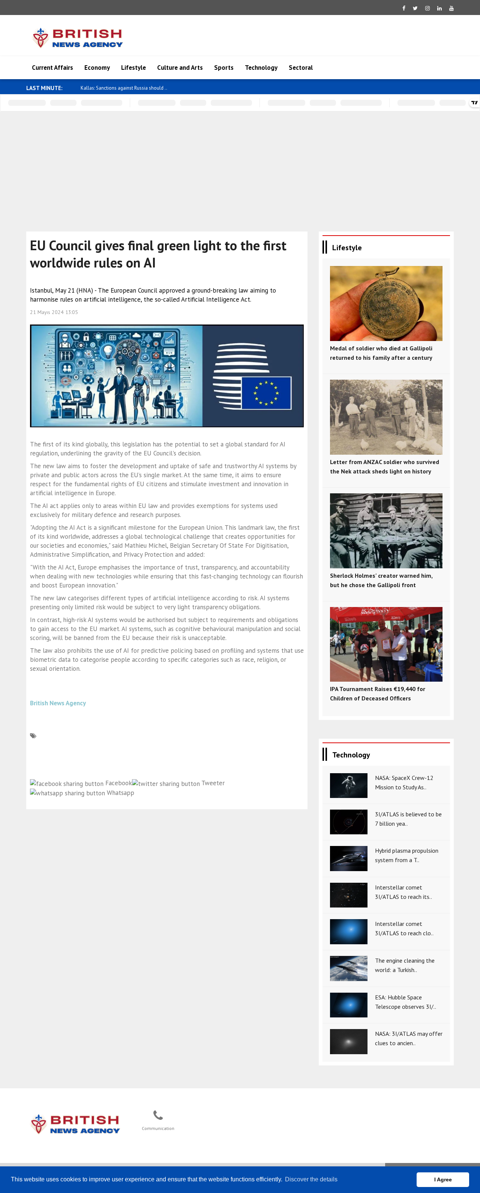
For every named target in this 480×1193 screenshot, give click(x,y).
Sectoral (301, 67)
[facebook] (403, 8)
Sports (224, 67)
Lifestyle (133, 67)
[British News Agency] (75, 1123)
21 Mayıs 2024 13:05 (54, 312)
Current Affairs (52, 67)
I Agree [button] (443, 1179)
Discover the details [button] (311, 1179)
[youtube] (451, 8)
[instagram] (427, 8)
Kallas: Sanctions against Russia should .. (124, 88)
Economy (97, 67)
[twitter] (415, 8)
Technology (261, 67)
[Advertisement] (240, 167)
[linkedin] (439, 8)
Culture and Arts (180, 67)
